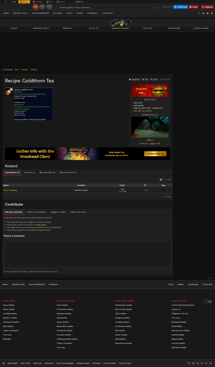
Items (17, 69)
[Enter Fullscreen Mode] (199, 13)
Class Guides (8, 305)
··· (69, 2)
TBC (51, 2)
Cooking (33, 69)
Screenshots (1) (150, 114)
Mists (62, 2)
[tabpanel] (87, 188)
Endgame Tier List (180, 313)
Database (57, 13)
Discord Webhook (40, 13)
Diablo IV (82, 2)
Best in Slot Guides (123, 309)
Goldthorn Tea (20, 102)
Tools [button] (69, 13)
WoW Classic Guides (124, 301)
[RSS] (211, 363)
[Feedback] (207, 13)
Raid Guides (8, 326)
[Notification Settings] (203, 13)
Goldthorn (24, 119)
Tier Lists (7, 335)
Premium (96, 363)
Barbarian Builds (179, 322)
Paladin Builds (178, 335)
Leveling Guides (10, 313)
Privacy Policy (110, 363)
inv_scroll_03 (146, 111)
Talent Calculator (11, 330)
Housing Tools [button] (20, 13)
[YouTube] (206, 363)
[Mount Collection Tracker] (87, 153)
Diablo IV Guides (179, 301)
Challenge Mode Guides (67, 339)
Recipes (25, 69)
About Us (37, 363)
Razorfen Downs (81, 190)
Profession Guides (11, 322)
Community (92, 13)
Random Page (83, 363)
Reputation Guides (65, 326)
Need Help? (12, 363)
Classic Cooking (26, 96)
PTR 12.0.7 (49, 6)
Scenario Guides (64, 335)
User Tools (25, 363)
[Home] (16, 7)
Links (155, 79)
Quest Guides (63, 322)
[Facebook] (202, 363)
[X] (193, 363)
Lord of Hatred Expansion (183, 305)
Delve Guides (9, 309)
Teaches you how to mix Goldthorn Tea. (32, 94)
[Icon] (9, 91)
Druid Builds (177, 326)
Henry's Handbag (10, 190)
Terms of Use (125, 363)
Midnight (7, 339)
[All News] (6, 1)
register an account (35, 271)
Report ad (210, 278)
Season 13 (176, 309)
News (6, 13)
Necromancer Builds (181, 330)
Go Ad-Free (108, 13)
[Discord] (189, 363)
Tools (170, 284)
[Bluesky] (197, 363)
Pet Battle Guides (65, 330)
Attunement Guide (123, 305)
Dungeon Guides (64, 313)
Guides (80, 13)
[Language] (212, 13)
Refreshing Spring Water (37, 119)
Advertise (49, 363)
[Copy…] (161, 179)
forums (34, 230)
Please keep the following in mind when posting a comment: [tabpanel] (33, 244)
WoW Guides (9, 301)
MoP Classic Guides (66, 301)
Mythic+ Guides (10, 318)
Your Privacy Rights (65, 363)
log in (25, 271)
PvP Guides (120, 330)
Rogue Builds (177, 339)
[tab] (12, 172)
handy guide (41, 224)
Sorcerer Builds (178, 343)
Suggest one (154, 143)
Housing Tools (18, 284)
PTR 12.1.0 (42, 6)
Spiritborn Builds (179, 347)
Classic (39, 2)
